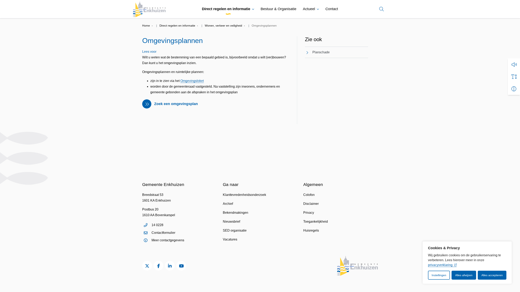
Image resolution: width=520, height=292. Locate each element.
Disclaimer (311, 203)
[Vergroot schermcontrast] (514, 89)
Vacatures (230, 239)
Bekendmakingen (235, 212)
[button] (514, 64)
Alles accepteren (492, 275)
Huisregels (311, 230)
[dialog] (467, 262)
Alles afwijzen (463, 275)
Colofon (309, 194)
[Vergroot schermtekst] (514, 77)
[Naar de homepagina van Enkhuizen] (149, 9)
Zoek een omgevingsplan (176, 104)
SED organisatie (235, 230)
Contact (331, 9)
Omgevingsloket (192, 81)
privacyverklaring (440, 265)
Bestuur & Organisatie (278, 9)
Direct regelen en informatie (226, 9)
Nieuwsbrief (231, 221)
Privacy (308, 212)
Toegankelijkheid (315, 221)
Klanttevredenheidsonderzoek (244, 194)
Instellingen (439, 275)
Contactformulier (163, 232)
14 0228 (157, 225)
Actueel (309, 9)
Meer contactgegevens (168, 240)
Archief (228, 203)
